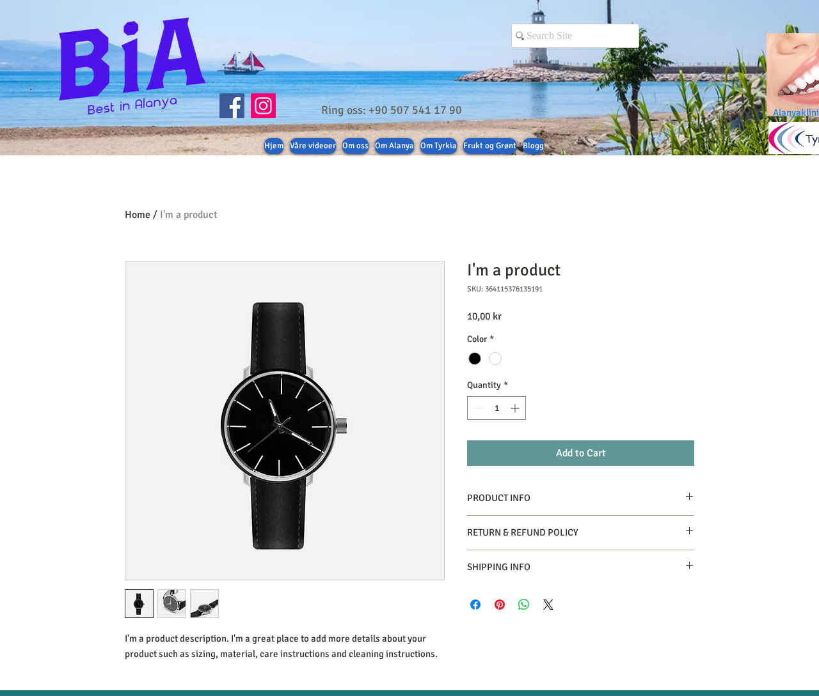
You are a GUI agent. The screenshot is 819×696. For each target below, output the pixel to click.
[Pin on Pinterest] (499, 604)
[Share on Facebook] (475, 604)
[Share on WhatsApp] (524, 604)
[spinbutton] (496, 408)
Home (137, 214)
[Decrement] (477, 408)
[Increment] (516, 408)
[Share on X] (548, 604)
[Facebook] (231, 105)
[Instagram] (263, 105)
